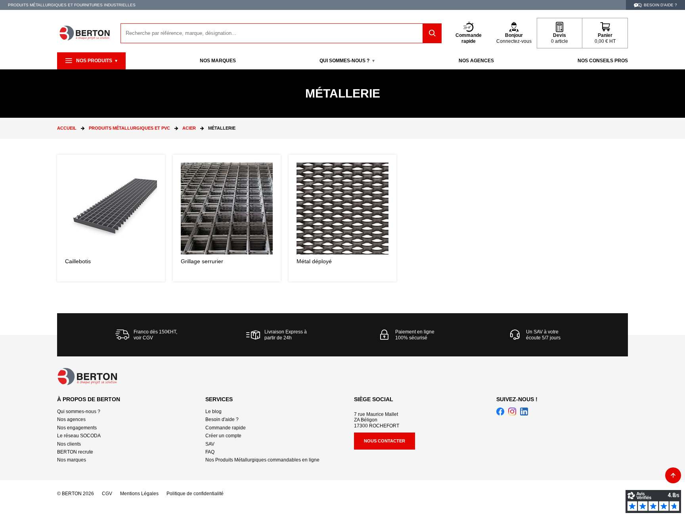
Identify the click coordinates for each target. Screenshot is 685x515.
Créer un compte (223, 435)
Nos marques (71, 460)
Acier (189, 128)
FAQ (209, 452)
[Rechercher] (432, 33)
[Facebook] (500, 411)
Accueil (67, 128)
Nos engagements (77, 428)
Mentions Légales (139, 493)
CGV (107, 493)
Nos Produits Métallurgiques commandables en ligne (262, 460)
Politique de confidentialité (195, 493)
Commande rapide (225, 428)
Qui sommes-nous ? (78, 411)
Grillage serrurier (227, 218)
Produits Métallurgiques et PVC (129, 128)
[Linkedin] (524, 411)
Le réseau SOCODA (79, 435)
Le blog (213, 411)
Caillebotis (111, 218)
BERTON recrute (75, 452)
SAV (209, 444)
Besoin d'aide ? (222, 419)
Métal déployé (342, 218)
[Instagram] (512, 411)
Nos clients (69, 444)
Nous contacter (384, 440)
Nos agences (71, 419)
